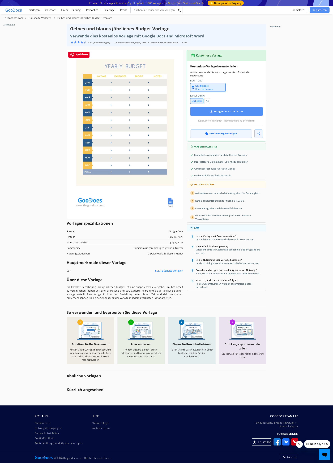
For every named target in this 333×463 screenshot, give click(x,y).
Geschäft (50, 10)
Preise (123, 10)
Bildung (76, 10)
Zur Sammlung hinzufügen (223, 133)
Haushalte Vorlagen (40, 18)
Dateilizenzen (42, 423)
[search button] (179, 10)
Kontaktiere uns (101, 428)
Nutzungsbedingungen (48, 428)
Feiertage (109, 10)
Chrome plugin (100, 423)
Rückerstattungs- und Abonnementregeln (59, 443)
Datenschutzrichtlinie (47, 433)
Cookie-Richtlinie (44, 438)
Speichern (81, 54)
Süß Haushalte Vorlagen (169, 270)
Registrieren (320, 10)
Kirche (65, 10)
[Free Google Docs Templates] (13, 10)
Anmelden (298, 10)
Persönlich (92, 10)
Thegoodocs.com (13, 18)
